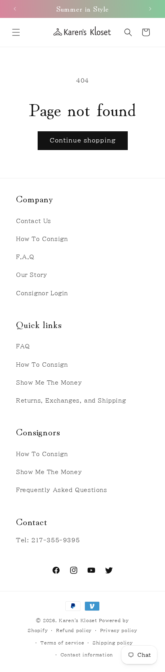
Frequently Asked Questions (61, 490)
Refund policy (74, 630)
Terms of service (62, 642)
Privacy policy (118, 630)
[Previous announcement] (15, 9)
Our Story (31, 275)
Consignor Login (42, 293)
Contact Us (33, 221)
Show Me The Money (49, 382)
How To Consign (42, 239)
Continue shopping (83, 140)
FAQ (23, 346)
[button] (16, 32)
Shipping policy (113, 642)
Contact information (86, 654)
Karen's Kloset (78, 620)
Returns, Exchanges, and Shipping (71, 400)
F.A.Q (25, 257)
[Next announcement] (150, 9)
